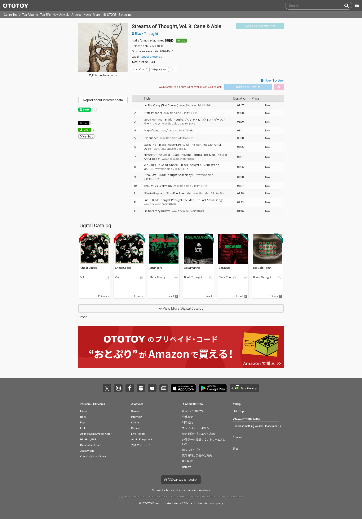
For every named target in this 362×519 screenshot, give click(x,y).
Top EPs (45, 14)
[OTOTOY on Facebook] (129, 388)
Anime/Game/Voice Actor (95, 433)
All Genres (99, 404)
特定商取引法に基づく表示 (198, 433)
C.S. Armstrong (209, 165)
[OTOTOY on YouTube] (152, 388)
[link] (260, 26)
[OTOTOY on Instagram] (118, 388)
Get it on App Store (183, 388)
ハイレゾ (141, 69)
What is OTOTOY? (192, 411)
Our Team (187, 461)
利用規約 (187, 422)
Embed (88, 136)
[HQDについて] (169, 40)
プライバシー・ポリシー (197, 428)
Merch (97, 14)
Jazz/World (87, 450)
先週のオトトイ (140, 445)
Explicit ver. (160, 69)
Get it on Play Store (213, 388)
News (87, 14)
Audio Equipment (141, 439)
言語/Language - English (182, 479)
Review (135, 428)
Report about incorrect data (103, 100)
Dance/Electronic (90, 445)
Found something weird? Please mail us (257, 426)
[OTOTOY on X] (107, 388)
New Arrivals (61, 14)
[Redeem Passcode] (356, 5)
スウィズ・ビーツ (211, 119)
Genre (86, 404)
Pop (82, 422)
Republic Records (151, 56)
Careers (186, 466)
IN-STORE (109, 14)
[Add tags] (174, 69)
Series (135, 411)
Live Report (138, 433)
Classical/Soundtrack (93, 456)
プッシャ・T (191, 119)
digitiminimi (201, 503)
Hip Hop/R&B (88, 439)
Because (224, 268)
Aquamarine (192, 268)
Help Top (238, 411)
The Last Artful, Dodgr (209, 200)
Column (135, 422)
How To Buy (274, 80)
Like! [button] (86, 129)
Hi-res (181, 40)
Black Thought (146, 33)
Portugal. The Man (189, 145)
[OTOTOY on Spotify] (141, 388)
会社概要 (187, 416)
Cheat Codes (88, 268)
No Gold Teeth (262, 268)
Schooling (125, 14)
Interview (136, 416)
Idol (82, 428)
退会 (235, 448)
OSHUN (148, 169)
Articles (76, 14)
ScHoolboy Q (186, 175)
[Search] (348, 5)
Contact (237, 437)
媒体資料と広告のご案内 (197, 455)
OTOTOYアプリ (191, 449)
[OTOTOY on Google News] (163, 388)
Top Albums (30, 14)
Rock (83, 416)
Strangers (156, 268)
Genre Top (11, 14)
